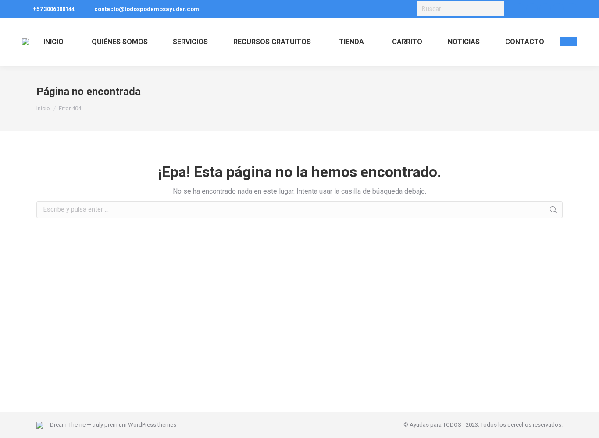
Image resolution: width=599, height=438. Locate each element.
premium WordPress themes (140, 424)
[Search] (496, 8)
